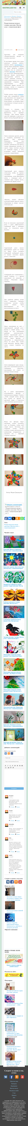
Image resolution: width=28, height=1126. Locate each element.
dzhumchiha (11, 824)
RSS (14, 1097)
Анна (10, 837)
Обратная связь (14, 1081)
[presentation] (6, 765)
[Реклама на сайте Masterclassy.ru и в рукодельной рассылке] (14, 976)
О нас (14, 1093)
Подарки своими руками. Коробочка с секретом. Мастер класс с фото (14, 1062)
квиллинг (12, 71)
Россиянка (11, 795)
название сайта (9, 7)
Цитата (18, 807)
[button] (5, 765)
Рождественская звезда (11, 524)
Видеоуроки (14, 1086)
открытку (21, 94)
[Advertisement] (14, 39)
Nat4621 (10, 855)
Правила (14, 1095)
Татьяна (11, 810)
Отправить (14, 788)
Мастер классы (14, 1088)
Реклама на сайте (14, 1090)
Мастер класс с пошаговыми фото (11, 527)
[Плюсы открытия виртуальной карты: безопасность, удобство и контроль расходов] (14, 913)
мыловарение (18, 65)
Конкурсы (14, 1083)
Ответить (12, 807)
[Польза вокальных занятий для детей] (14, 902)
